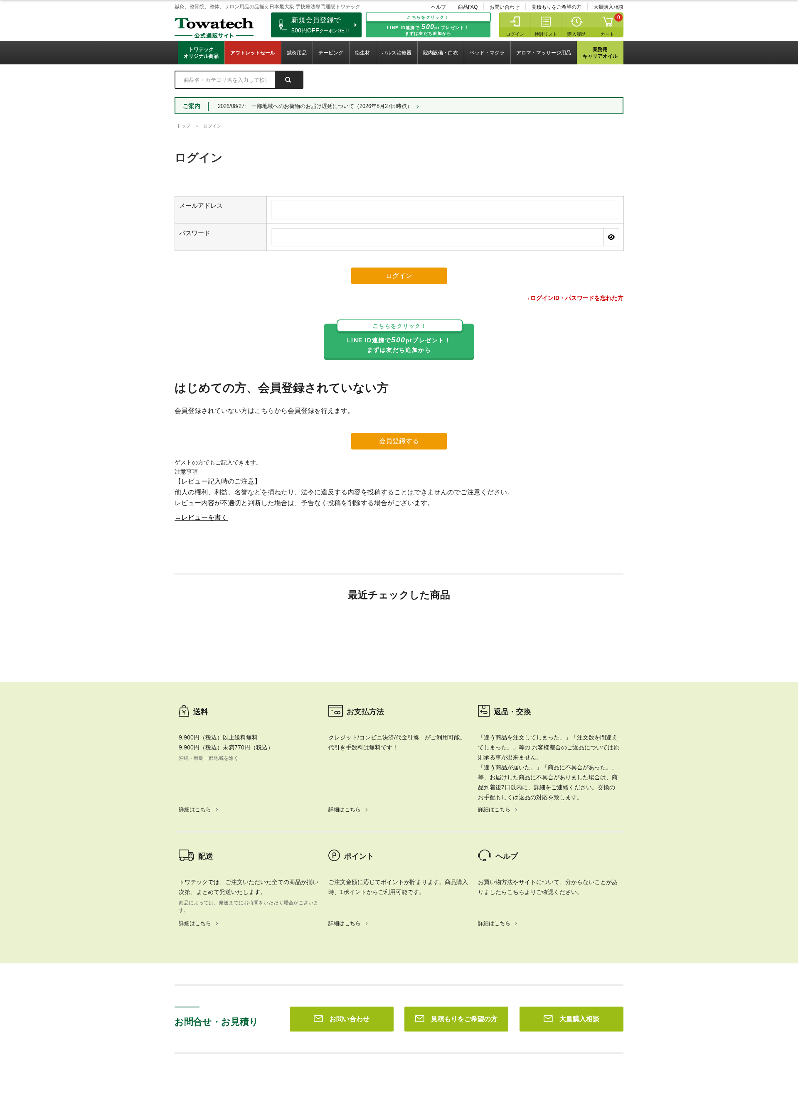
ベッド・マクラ (487, 53)
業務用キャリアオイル (600, 53)
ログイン (515, 34)
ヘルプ (438, 7)
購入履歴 (576, 34)
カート (607, 34)
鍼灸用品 (297, 53)
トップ (183, 125)
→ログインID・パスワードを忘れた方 (574, 298)
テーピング (330, 53)
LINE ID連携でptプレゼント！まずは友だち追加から (399, 338)
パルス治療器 (396, 53)
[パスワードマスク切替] (611, 237)
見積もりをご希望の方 (556, 7)
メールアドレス (201, 205)
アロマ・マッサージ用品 (543, 53)
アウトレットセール (252, 53)
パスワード (194, 232)
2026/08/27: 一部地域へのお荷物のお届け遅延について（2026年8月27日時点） (315, 106)
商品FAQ (468, 7)
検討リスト (545, 34)
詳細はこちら (195, 809)
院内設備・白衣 (440, 53)
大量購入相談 (608, 7)
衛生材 (362, 53)
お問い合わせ (505, 7)
